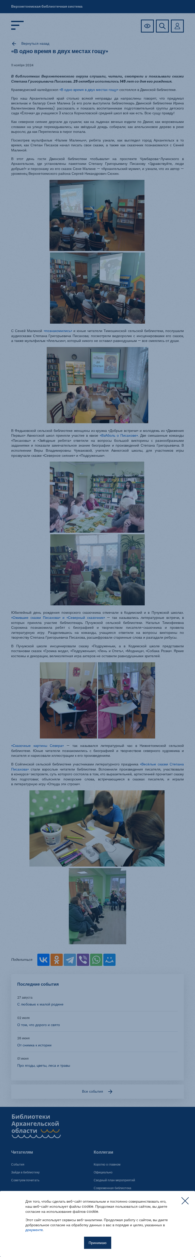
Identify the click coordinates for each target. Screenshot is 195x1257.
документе (34, 1229)
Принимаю (98, 1242)
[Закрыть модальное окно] (185, 1201)
